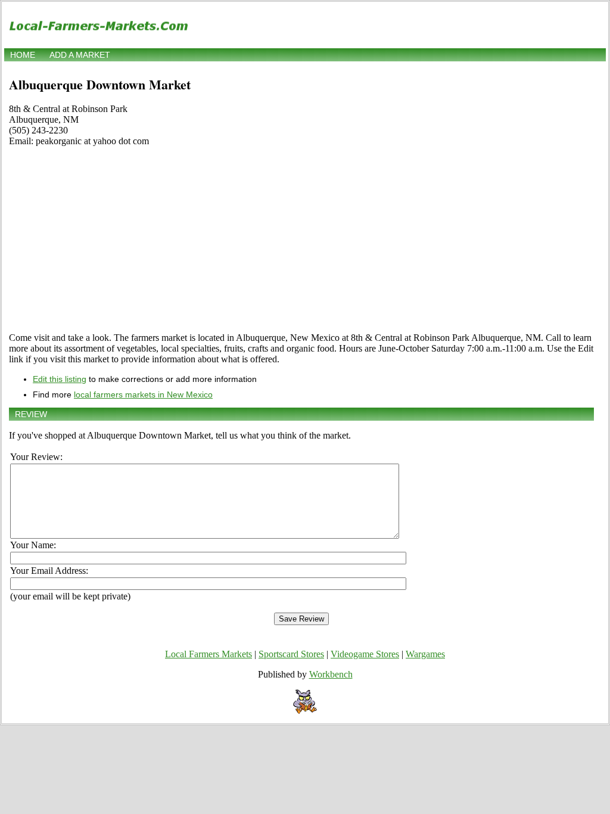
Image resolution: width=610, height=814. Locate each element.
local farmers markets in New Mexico (143, 394)
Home (22, 55)
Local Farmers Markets (208, 654)
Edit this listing (59, 379)
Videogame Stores (365, 654)
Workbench (331, 674)
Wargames (425, 654)
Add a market (79, 55)
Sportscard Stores (291, 654)
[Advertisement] (301, 239)
